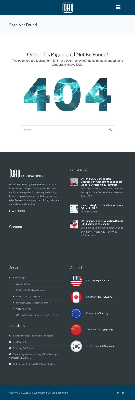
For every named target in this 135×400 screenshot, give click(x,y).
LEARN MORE (17, 211)
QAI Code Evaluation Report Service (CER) (37, 315)
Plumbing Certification (23, 348)
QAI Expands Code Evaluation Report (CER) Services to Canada (102, 222)
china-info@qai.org (103, 329)
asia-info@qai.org (104, 346)
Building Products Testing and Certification (33, 335)
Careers (15, 226)
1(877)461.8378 (103, 297)
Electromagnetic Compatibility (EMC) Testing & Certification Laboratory (33, 356)
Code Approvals (23, 308)
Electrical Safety (21, 341)
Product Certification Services (30, 290)
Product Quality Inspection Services (33, 302)
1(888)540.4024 (100, 280)
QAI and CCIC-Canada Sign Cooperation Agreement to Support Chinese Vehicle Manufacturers (101, 181)
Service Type (19, 277)
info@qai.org (101, 313)
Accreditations (23, 283)
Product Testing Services (28, 296)
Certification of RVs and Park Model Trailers (34, 364)
